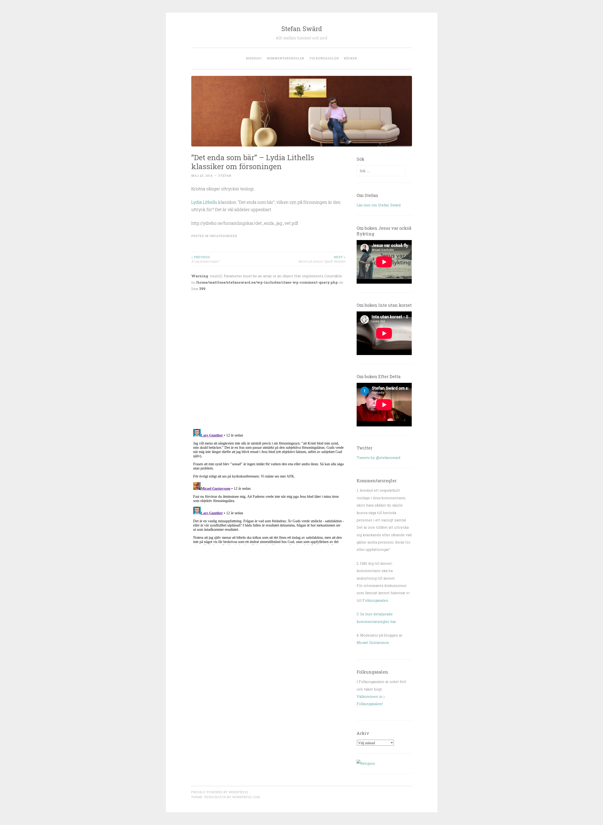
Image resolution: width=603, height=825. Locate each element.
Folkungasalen (324, 58)
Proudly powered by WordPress (219, 792)
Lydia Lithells (204, 202)
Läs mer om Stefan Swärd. (379, 205)
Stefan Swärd (301, 29)
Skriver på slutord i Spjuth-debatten (322, 259)
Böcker (350, 58)
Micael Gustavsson (373, 642)
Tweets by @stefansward (378, 457)
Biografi (254, 58)
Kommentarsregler (285, 58)
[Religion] (366, 763)
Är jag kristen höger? (205, 259)
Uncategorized (223, 236)
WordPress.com (246, 797)
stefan (224, 175)
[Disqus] (268, 357)
